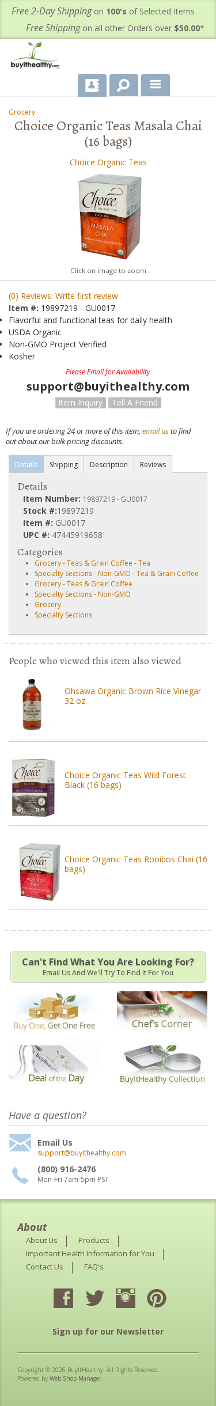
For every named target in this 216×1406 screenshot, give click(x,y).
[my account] (92, 85)
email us (155, 431)
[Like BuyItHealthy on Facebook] (73, 1299)
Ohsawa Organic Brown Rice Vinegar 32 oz (133, 695)
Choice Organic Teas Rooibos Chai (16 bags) (136, 864)
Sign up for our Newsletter (108, 1331)
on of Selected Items (103, 11)
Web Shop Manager (75, 1378)
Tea (144, 563)
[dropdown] (155, 85)
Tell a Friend (135, 402)
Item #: (25, 307)
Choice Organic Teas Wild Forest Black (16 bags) (125, 780)
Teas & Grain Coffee (99, 563)
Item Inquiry (80, 402)
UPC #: (37, 534)
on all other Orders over (115, 27)
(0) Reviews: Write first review (63, 295)
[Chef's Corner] (162, 1037)
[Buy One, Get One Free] (54, 1037)
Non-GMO (114, 573)
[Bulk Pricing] (162, 1091)
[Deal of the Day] (54, 1091)
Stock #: (40, 510)
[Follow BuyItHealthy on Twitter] (105, 1299)
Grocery (22, 112)
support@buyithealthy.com (81, 1153)
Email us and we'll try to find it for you (108, 966)
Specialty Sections (63, 573)
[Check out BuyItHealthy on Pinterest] (167, 1299)
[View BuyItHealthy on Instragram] (136, 1299)
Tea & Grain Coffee (168, 573)
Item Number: (53, 498)
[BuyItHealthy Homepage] (37, 57)
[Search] (119, 83)
